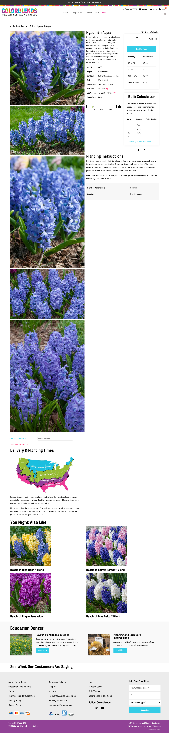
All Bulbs (14, 26)
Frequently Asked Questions (62, 696)
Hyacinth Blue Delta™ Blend (103, 616)
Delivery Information (58, 701)
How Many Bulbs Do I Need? (140, 142)
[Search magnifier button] (165, 14)
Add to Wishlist (152, 32)
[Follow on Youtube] (102, 708)
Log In (155, 9)
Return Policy (15, 705)
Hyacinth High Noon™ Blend (27, 570)
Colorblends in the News (100, 696)
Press (11, 691)
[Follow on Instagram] (96, 708)
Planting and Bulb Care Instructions (127, 636)
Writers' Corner (96, 687)
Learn (97, 13)
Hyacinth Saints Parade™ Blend (105, 570)
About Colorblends (18, 682)
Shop (65, 13)
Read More (42, 651)
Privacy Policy (15, 701)
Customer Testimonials (20, 687)
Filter (89, 13)
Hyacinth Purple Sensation (26, 616)
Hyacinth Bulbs (27, 26)
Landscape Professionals (60, 705)
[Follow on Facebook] (91, 708)
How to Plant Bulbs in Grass (53, 635)
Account (53, 691)
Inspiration (78, 13)
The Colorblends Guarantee (22, 696)
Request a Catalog (57, 682)
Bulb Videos (94, 691)
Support (53, 687)
